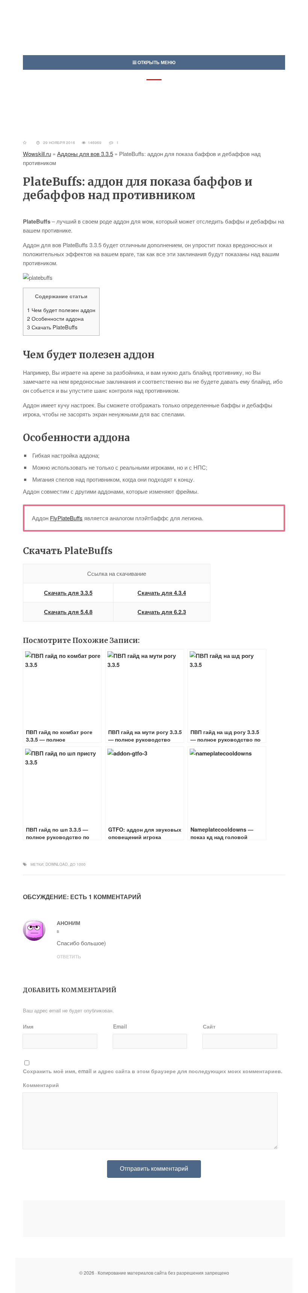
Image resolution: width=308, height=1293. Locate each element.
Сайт (209, 1026)
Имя (28, 1026)
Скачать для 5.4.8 (68, 612)
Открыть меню (155, 62)
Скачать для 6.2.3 (161, 612)
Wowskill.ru (37, 154)
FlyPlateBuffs (66, 518)
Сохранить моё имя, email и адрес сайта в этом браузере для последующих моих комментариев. (152, 1071)
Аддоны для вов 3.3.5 (85, 154)
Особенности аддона (55, 318)
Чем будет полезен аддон (61, 310)
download (56, 864)
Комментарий (41, 1085)
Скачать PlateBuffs (52, 327)
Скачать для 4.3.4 (161, 593)
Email (120, 1026)
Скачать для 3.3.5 (68, 593)
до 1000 (78, 864)
